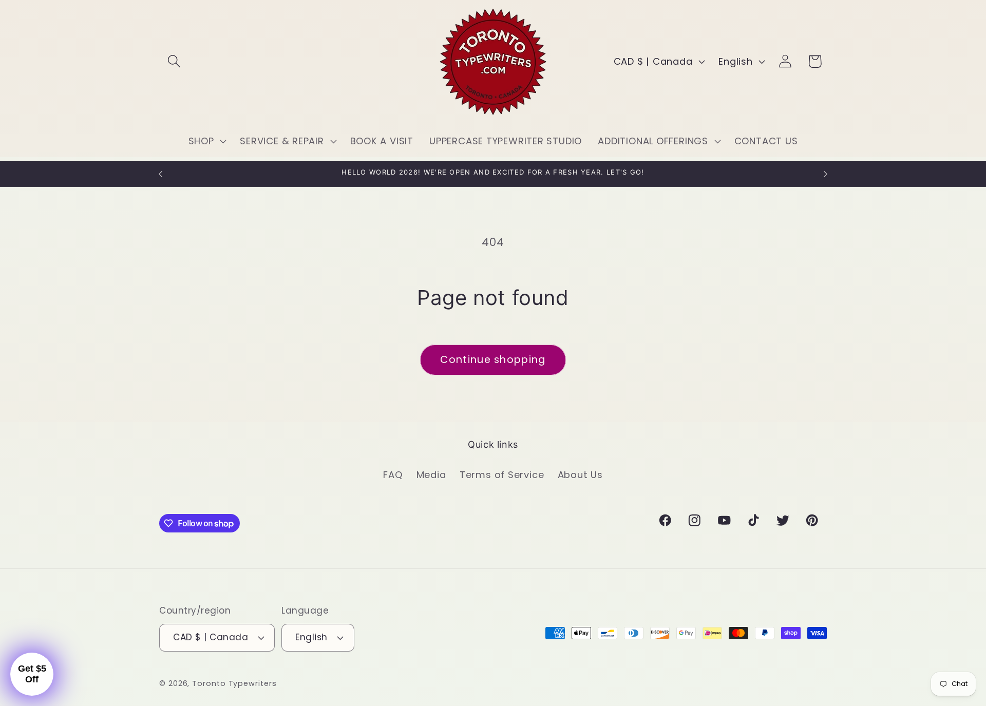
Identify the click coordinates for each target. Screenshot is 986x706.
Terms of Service (502, 474)
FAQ (393, 474)
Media (431, 474)
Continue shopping (492, 360)
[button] (173, 61)
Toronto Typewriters (234, 683)
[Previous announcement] (160, 173)
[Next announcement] (825, 173)
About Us (580, 474)
